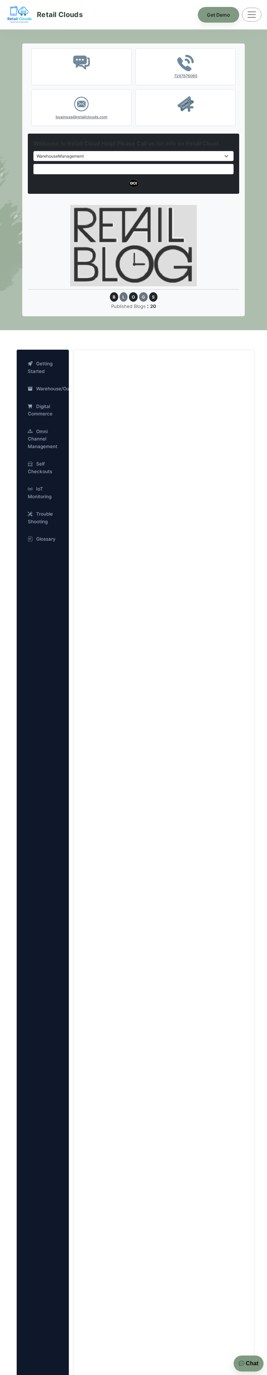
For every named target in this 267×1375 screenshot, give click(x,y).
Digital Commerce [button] (40, 410)
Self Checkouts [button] (40, 467)
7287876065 (185, 75)
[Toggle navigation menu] (251, 15)
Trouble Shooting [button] (40, 517)
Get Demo (218, 15)
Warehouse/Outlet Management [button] (49, 388)
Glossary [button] (46, 539)
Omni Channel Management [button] (42, 439)
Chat (251, 1363)
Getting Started (40, 367)
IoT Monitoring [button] (39, 492)
